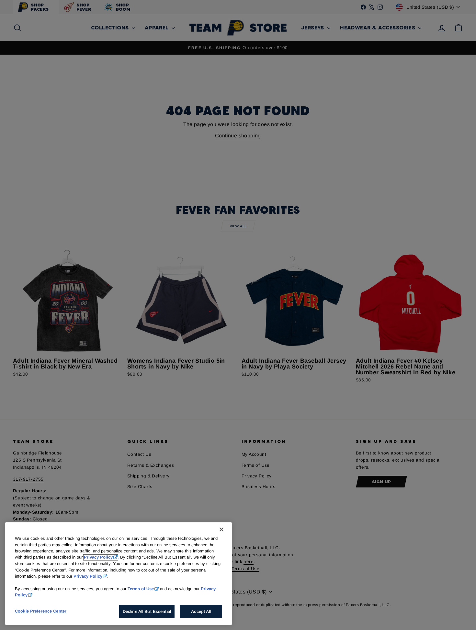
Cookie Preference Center (40, 611)
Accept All (201, 611)
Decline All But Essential (147, 611)
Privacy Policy (98, 557)
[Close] (221, 529)
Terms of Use (141, 588)
